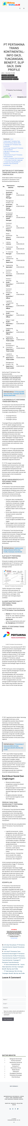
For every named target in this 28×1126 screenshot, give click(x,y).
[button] (20, 8)
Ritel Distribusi (16, 1077)
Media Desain (16, 1069)
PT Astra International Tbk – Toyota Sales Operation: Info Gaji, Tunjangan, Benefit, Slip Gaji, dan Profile (13, 967)
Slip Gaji (16, 79)
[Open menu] (14, 1122)
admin (2, 73)
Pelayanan (16, 1071)
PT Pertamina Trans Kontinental (9, 77)
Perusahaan (11, 75)
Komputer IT (15, 1066)
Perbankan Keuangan (16, 1075)
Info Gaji (4, 75)
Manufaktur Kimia (16, 1068)
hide (12, 139)
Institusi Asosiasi (16, 1060)
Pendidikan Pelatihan (16, 1073)
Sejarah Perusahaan (7, 79)
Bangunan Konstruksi (16, 1058)
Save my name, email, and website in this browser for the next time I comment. (14, 1012)
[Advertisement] (14, 27)
